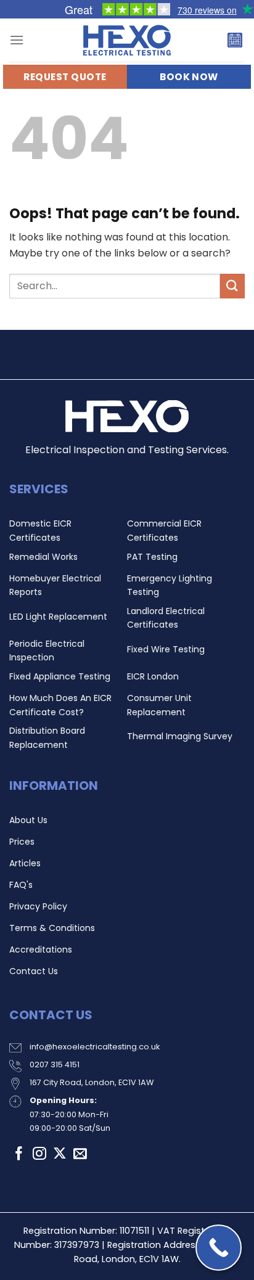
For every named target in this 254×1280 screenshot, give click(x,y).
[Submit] (232, 286)
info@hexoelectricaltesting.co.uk (95, 1046)
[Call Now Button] (218, 1248)
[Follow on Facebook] (19, 1154)
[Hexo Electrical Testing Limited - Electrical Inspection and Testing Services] (127, 40)
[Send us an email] (80, 1154)
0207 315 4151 (55, 1064)
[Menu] (16, 40)
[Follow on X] (60, 1154)
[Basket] (235, 40)
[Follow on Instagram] (39, 1154)
